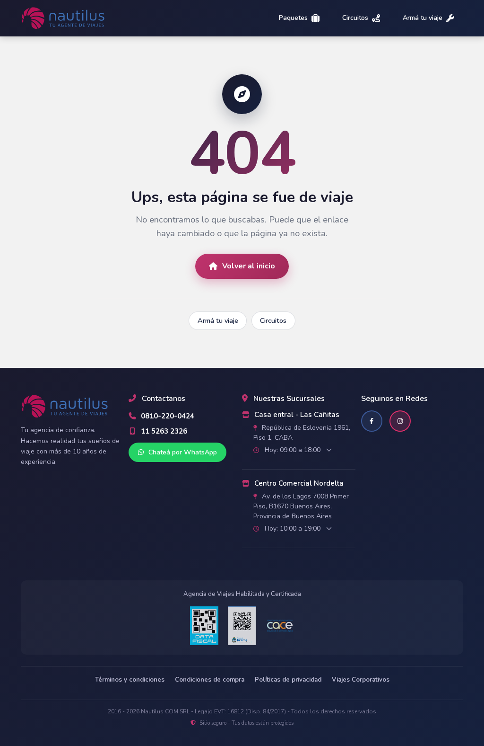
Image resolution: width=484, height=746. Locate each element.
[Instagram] (400, 421)
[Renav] (242, 625)
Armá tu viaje (422, 18)
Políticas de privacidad (288, 679)
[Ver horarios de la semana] (329, 450)
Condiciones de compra (209, 679)
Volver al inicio (248, 266)
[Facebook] (371, 421)
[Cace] (280, 626)
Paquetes (293, 18)
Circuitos (355, 18)
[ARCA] (204, 625)
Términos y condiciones (129, 679)
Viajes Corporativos (360, 679)
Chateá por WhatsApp (182, 452)
